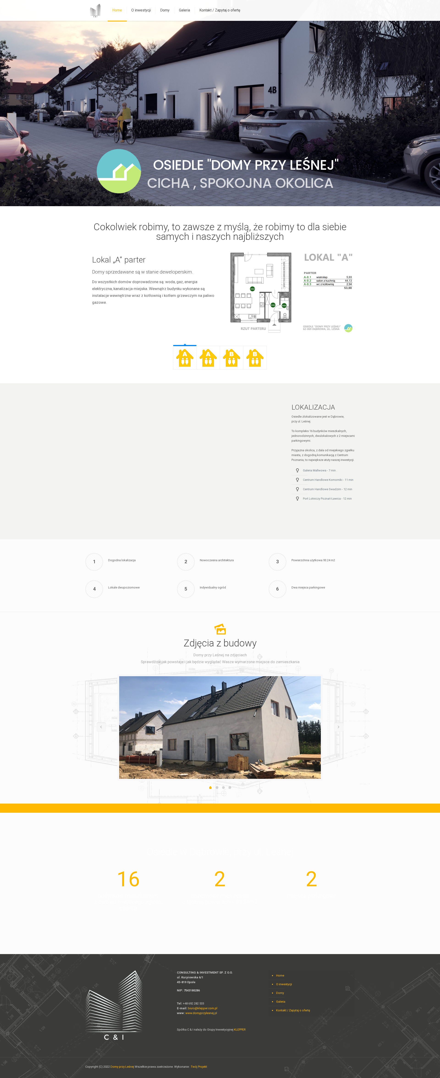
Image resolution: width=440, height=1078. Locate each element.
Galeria (280, 1001)
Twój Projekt (199, 1066)
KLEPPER (240, 1029)
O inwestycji (284, 984)
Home (280, 975)
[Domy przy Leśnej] (95, 10)
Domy (280, 993)
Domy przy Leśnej (122, 1066)
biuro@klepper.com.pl (202, 1008)
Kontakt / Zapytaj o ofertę (293, 1010)
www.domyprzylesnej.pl (201, 1013)
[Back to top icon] (350, 1067)
